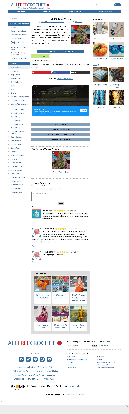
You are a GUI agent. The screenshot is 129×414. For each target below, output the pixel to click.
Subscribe (14, 19)
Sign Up (94, 345)
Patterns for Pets (16, 181)
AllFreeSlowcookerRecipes (106, 362)
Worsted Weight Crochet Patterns (60, 134)
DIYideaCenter (71, 368)
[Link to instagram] (42, 359)
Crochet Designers (17, 117)
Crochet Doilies (16, 120)
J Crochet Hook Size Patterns (60, 139)
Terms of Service (33, 379)
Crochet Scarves (16, 38)
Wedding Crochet (16, 192)
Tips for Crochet (16, 188)
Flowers (13, 152)
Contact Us (42, 367)
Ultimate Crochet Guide (18, 31)
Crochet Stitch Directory (18, 35)
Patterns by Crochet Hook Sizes (19, 48)
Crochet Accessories (18, 100)
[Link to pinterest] (35, 359)
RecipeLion (100, 357)
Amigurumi (14, 71)
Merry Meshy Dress (42, 326)
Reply (34, 223)
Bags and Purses (16, 82)
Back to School (16, 78)
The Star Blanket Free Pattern (100, 85)
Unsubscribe (19, 379)
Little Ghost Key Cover (117, 39)
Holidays (14, 159)
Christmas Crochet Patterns (20, 97)
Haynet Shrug (117, 107)
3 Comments (78, 22)
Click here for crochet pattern (60, 51)
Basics (13, 86)
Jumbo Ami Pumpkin (100, 58)
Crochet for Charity (17, 124)
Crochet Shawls (16, 141)
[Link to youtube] (49, 359)
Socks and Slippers (17, 185)
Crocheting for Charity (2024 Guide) (18, 54)
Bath (12, 89)
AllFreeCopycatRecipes (104, 365)
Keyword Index (51, 371)
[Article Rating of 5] (71, 22)
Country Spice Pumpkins (78, 326)
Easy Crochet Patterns (61, 129)
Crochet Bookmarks (17, 109)
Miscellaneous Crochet (18, 177)
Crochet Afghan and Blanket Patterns (20, 105)
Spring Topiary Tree (61, 172)
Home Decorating (16, 163)
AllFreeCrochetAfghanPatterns (77, 359)
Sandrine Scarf (100, 107)
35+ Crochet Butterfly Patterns (61, 296)
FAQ (51, 367)
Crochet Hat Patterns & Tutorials (18, 132)
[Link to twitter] (28, 359)
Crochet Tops (15, 148)
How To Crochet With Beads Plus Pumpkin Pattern (78, 298)
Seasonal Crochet (16, 67)
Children (13, 93)
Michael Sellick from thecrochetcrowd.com (52, 22)
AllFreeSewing (71, 365)
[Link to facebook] (21, 359)
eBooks (13, 27)
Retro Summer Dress (65, 79)
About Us (21, 367)
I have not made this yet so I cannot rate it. (48, 189)
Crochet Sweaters (17, 144)
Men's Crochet (15, 174)
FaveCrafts (70, 362)
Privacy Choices (49, 379)
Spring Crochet (61, 124)
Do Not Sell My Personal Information (27, 371)
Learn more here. (76, 386)
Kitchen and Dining (17, 166)
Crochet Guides (16, 128)
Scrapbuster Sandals (116, 58)
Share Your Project (37, 375)
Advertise (31, 367)
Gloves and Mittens (17, 155)
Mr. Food (99, 359)
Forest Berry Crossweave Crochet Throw (116, 86)
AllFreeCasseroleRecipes (105, 368)
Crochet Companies (17, 113)
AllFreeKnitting (71, 357)
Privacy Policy (21, 375)
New (95, 65)
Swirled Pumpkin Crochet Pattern (42, 296)
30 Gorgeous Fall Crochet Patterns (61, 326)
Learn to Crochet (16, 170)
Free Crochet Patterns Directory (18, 43)
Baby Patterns (15, 75)
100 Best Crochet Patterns (19, 58)
